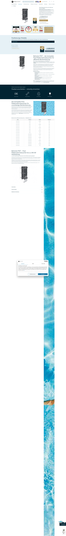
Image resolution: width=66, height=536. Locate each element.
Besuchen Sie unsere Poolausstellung (44, 23)
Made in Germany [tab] (16, 96)
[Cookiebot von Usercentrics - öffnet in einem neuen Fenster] (45, 261)
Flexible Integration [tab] (50, 96)
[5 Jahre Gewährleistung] (35, 20)
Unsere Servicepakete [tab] (14, 189)
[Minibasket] (53, 1)
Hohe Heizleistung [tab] (39, 96)
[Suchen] (23, 1)
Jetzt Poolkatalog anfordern (43, 22)
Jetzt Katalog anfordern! (63, 524)
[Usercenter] (50, 1)
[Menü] (64, 529)
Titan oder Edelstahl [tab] (27, 96)
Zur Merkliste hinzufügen (14, 46)
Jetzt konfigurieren (43, 20)
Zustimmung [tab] (22, 263)
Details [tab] (33, 263)
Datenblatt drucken (15, 48)
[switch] (63, 533)
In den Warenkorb (50, 51)
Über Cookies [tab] (43, 263)
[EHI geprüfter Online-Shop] (40, 1)
